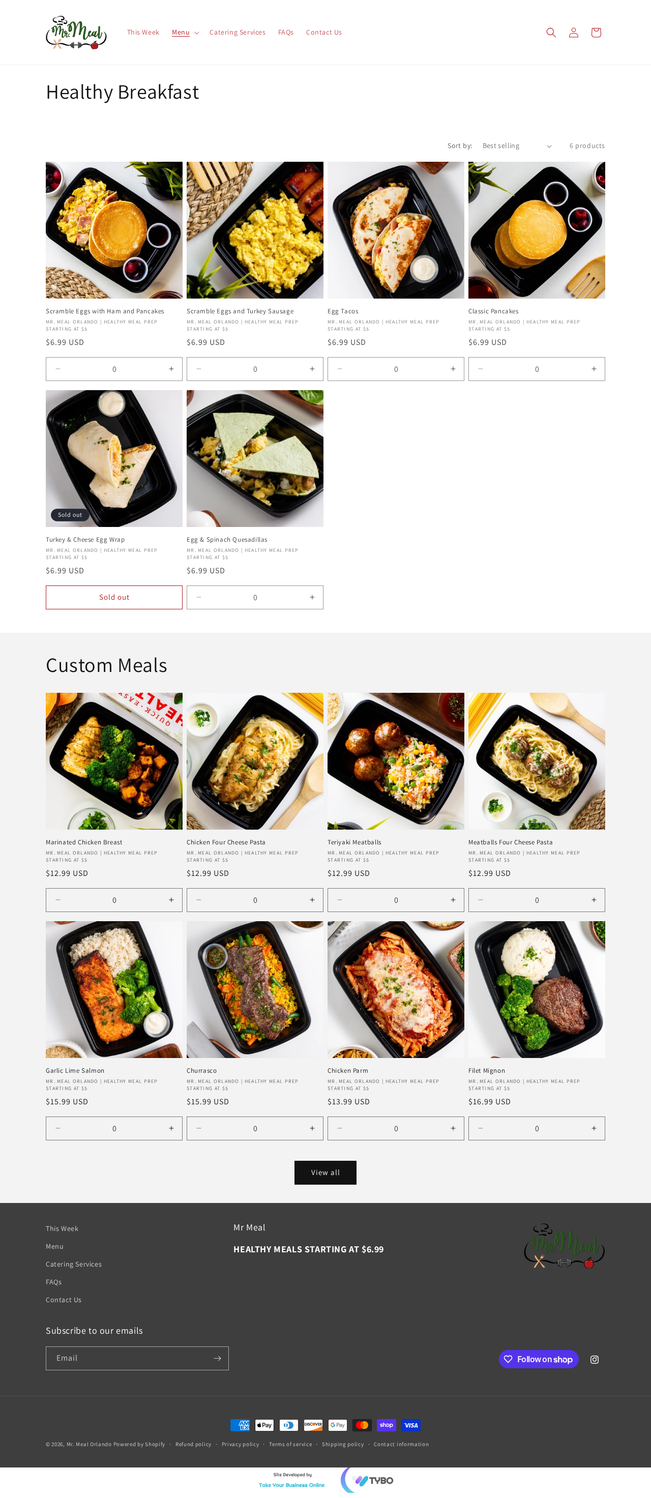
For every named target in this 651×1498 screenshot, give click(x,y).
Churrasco (202, 1071)
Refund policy (193, 1444)
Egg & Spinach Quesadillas (227, 540)
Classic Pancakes (493, 311)
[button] (184, 32)
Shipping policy (343, 1444)
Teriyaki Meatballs (354, 842)
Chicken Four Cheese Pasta (226, 842)
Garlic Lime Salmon (75, 1071)
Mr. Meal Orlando (89, 1444)
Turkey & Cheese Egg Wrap (85, 540)
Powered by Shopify (139, 1444)
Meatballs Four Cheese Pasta (510, 842)
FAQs (54, 1281)
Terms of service (290, 1444)
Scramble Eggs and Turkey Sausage (240, 311)
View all (325, 1172)
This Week (62, 1228)
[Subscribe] (217, 1358)
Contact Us (64, 1299)
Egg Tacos (343, 311)
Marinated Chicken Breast (84, 842)
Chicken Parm (348, 1071)
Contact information (401, 1444)
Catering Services (74, 1264)
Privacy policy (240, 1444)
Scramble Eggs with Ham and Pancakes (105, 311)
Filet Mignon (486, 1071)
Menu (55, 1246)
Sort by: (460, 145)
